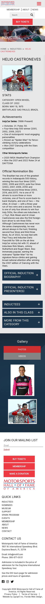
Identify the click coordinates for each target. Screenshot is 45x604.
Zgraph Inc (18, 596)
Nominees (7, 505)
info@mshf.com (15, 554)
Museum (6, 508)
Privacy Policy (10, 594)
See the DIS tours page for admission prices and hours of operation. (20, 574)
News (35, 9)
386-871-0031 (16, 557)
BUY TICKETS (22, 22)
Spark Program (10, 515)
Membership (13, 9)
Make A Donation (19, 474)
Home (3, 49)
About (25, 9)
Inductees (15, 49)
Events (6, 518)
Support (6, 511)
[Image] (22, 381)
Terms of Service (29, 594)
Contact (7, 531)
